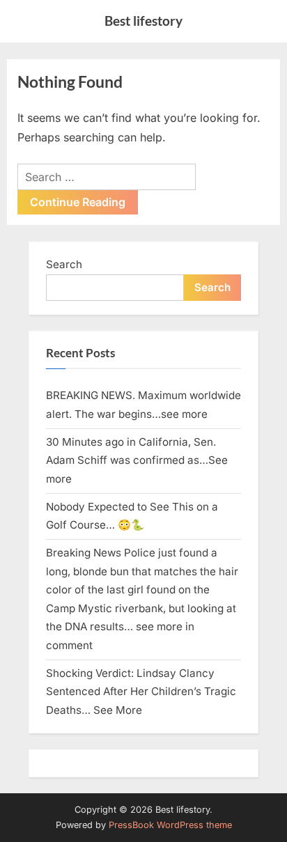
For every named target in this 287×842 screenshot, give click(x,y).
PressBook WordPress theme (170, 825)
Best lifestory (143, 21)
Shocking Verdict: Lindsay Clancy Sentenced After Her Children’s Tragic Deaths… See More (141, 691)
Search (64, 264)
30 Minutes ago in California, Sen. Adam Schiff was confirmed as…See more (137, 460)
